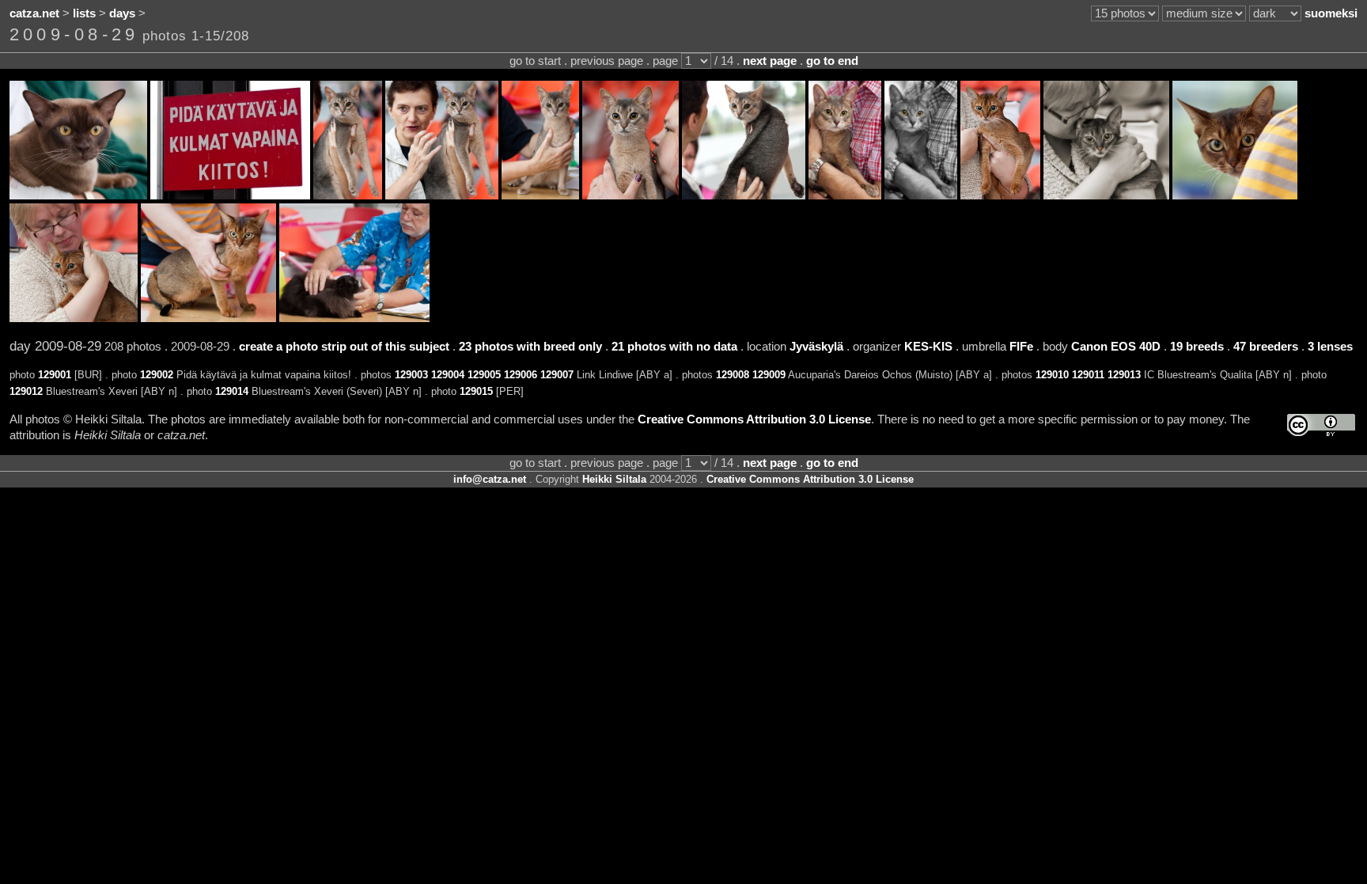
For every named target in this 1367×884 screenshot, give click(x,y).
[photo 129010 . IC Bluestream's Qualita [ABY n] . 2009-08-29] (1000, 195)
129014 (231, 391)
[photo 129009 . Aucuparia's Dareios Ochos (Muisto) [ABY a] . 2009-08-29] (920, 195)
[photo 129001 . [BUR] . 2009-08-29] (78, 195)
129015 (476, 391)
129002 (156, 375)
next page (770, 61)
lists (84, 13)
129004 (447, 375)
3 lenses (1330, 346)
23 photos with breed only (530, 346)
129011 (1088, 375)
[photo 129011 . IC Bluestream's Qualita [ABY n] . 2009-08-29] (1106, 195)
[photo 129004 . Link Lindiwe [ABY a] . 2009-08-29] (441, 195)
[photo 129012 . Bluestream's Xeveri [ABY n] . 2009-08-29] (1234, 195)
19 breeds (1197, 346)
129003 (411, 375)
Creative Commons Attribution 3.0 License (754, 419)
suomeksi (1331, 13)
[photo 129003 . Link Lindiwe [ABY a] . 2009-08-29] (347, 195)
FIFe (1021, 346)
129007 (557, 375)
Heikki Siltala (614, 479)
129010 (1052, 375)
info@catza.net (489, 479)
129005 (484, 375)
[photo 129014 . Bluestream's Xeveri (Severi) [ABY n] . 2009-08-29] (208, 318)
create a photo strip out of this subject (344, 346)
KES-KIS (928, 346)
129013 (1124, 375)
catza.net (34, 13)
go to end (832, 61)
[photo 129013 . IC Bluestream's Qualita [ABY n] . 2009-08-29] (73, 318)
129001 (54, 375)
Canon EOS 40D (1116, 346)
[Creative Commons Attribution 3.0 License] (1321, 425)
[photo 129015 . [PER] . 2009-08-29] (354, 318)
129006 (520, 375)
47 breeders (1265, 346)
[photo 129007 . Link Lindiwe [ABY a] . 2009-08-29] (743, 195)
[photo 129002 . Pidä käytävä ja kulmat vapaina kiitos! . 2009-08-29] (230, 195)
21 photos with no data (674, 346)
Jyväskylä (816, 346)
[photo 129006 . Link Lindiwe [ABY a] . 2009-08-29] (630, 195)
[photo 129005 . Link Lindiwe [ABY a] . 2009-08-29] (540, 195)
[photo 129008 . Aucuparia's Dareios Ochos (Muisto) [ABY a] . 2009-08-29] (844, 195)
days (122, 13)
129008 (732, 375)
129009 (769, 375)
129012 (26, 391)
